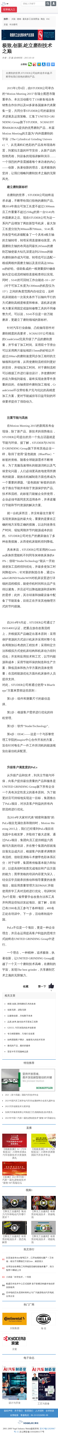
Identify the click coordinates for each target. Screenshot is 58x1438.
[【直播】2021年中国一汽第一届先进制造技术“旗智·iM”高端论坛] (14, 1168)
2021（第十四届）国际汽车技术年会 (21, 1095)
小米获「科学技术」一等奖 (18, 1277)
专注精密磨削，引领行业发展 (21, 1034)
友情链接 (14, 1415)
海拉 (43, 19)
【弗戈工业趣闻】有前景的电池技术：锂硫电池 (43, 1239)
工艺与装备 (44, 1403)
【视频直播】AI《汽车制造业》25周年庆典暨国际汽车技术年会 (43, 1152)
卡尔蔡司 (13, 24)
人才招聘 (39, 1411)
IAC (48, 19)
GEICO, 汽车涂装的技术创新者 (21, 1028)
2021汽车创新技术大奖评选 (17, 1106)
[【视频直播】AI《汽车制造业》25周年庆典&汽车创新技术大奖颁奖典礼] (14, 1141)
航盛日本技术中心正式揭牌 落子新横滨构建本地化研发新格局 (30, 1285)
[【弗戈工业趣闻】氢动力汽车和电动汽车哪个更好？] (14, 1203)
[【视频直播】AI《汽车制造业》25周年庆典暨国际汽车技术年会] (43, 1141)
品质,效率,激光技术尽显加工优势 (22, 1022)
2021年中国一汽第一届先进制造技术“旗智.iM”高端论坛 (30, 1118)
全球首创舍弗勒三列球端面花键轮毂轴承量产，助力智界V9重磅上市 (30, 1268)
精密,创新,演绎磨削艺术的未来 (21, 1004)
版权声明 (8, 1411)
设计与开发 (15, 1403)
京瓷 (6, 24)
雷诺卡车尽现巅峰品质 (17, 1052)
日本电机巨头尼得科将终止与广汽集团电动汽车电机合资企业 (30, 1294)
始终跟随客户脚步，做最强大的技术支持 (26, 1040)
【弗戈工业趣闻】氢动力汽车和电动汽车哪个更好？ (14, 1214)
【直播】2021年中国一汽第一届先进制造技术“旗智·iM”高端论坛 (14, 1180)
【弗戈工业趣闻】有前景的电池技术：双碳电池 (43, 1214)
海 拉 (43, 1328)
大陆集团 (14, 1328)
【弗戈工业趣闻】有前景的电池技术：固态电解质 (14, 1239)
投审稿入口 (9, 9)
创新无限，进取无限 (16, 1010)
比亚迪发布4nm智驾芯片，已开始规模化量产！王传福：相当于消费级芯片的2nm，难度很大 (30, 1259)
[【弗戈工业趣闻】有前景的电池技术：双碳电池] (43, 1203)
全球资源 (50, 1411)
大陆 (13, 19)
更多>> (5, 1127)
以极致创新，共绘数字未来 (19, 1016)
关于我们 (18, 1411)
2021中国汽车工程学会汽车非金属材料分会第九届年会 (30, 1101)
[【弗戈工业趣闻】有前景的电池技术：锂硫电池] (43, 1228)
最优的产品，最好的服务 (18, 1046)
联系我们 (29, 1411)
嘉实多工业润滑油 (31, 19)
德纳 (19, 19)
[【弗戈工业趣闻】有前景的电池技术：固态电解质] (14, 1228)
